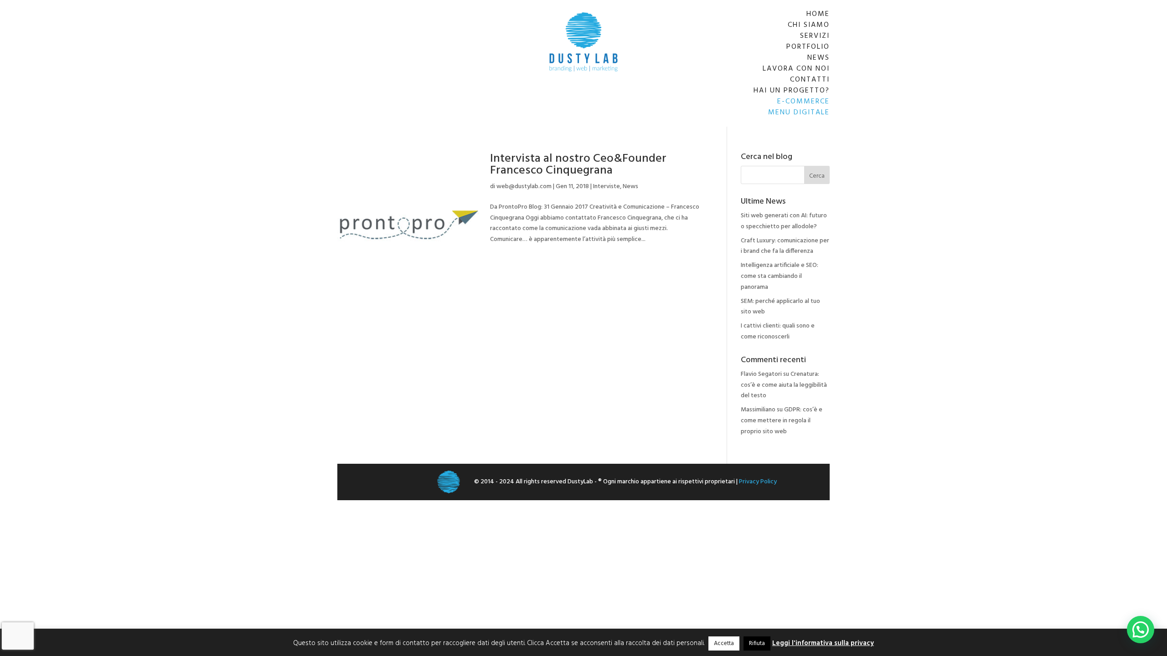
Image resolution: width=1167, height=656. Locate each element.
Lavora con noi (796, 69)
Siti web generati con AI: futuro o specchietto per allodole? (784, 221)
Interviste (606, 186)
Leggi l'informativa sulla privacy (823, 643)
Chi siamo (809, 25)
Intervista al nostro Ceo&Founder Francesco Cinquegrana (578, 164)
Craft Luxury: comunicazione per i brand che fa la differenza (785, 246)
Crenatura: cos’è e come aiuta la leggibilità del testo (784, 385)
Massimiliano (758, 410)
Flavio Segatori (761, 374)
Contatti (810, 80)
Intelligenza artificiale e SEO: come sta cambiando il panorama (779, 276)
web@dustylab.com (524, 186)
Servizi (815, 36)
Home (818, 14)
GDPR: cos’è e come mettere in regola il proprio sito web (781, 421)
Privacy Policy (758, 482)
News (818, 58)
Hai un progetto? (792, 91)
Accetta (724, 643)
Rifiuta (757, 643)
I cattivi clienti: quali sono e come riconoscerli (778, 331)
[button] (1140, 629)
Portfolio (808, 47)
